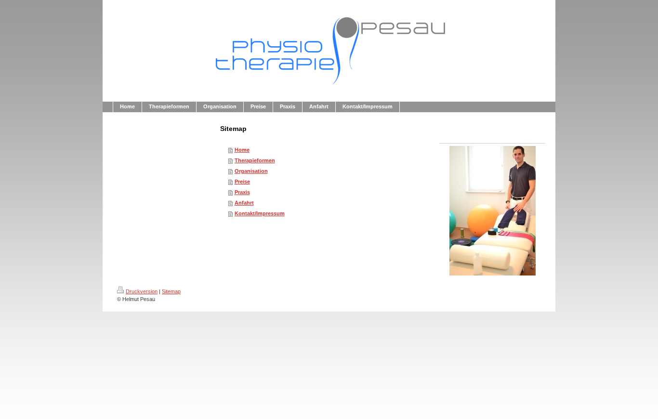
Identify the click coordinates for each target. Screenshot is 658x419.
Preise (242, 181)
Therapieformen (255, 160)
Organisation (251, 171)
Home (242, 150)
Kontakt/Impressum (260, 213)
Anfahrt (244, 203)
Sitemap (171, 291)
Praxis (242, 192)
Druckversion (142, 291)
